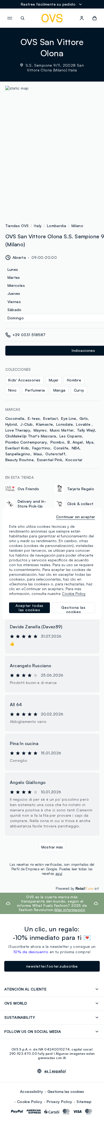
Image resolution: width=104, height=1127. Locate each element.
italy (38, 225)
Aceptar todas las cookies (29, 607)
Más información (70, 909)
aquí (58, 873)
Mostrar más (52, 847)
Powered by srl (77, 888)
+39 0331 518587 (29, 334)
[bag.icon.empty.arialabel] (94, 18)
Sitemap (84, 1101)
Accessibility (31, 1091)
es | (55, 1071)
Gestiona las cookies (65, 1091)
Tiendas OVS (17, 225)
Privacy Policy (59, 1101)
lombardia (56, 225)
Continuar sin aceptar (75, 516)
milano (77, 225)
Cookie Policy (29, 1101)
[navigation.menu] (9, 18)
